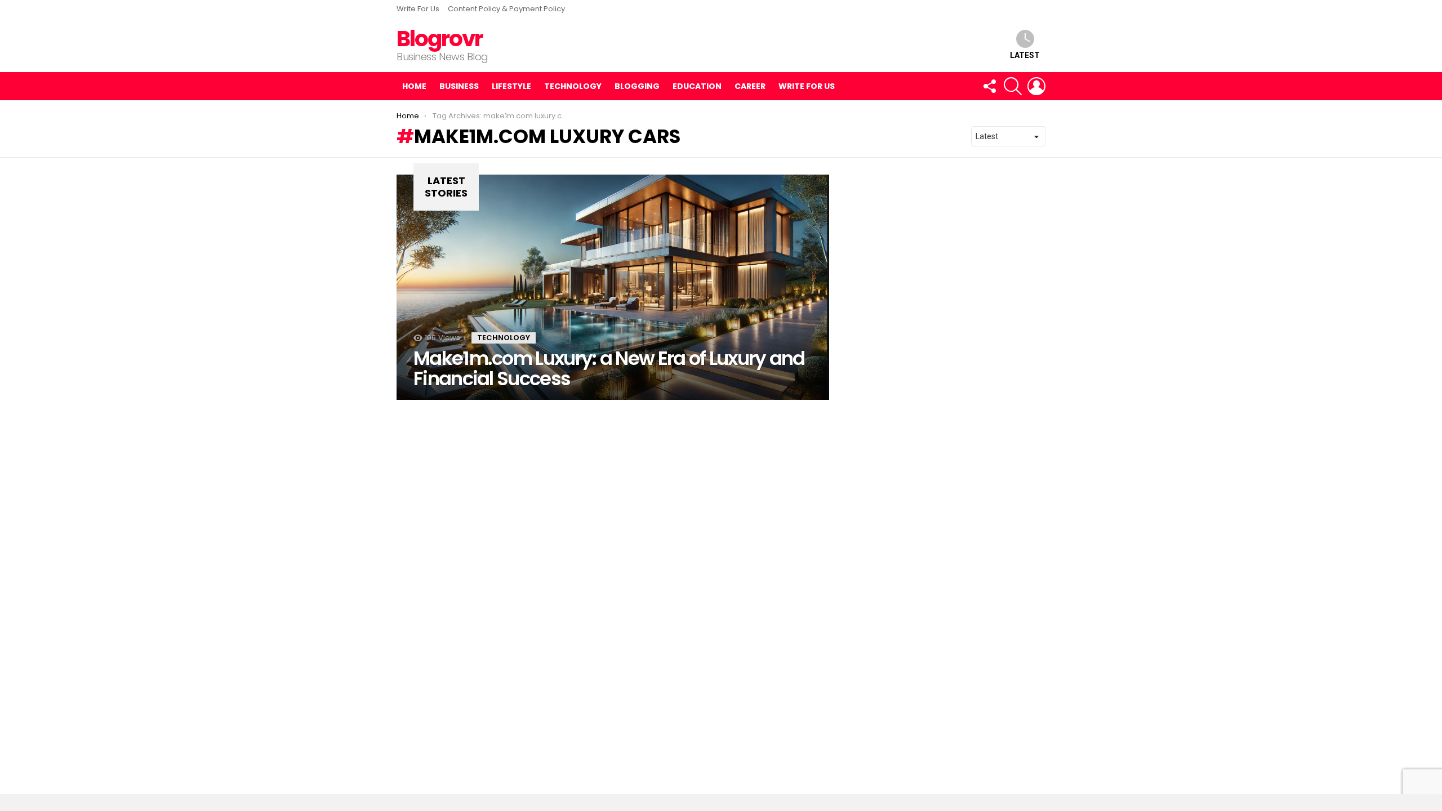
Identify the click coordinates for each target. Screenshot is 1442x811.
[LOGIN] (1036, 86)
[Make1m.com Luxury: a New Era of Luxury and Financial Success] (613, 287)
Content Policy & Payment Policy (506, 8)
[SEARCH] (1013, 86)
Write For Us (418, 8)
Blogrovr (439, 38)
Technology (573, 86)
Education (697, 86)
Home (414, 86)
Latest (1025, 55)
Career (750, 86)
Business (459, 86)
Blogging (637, 86)
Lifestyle (511, 86)
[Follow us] (989, 86)
